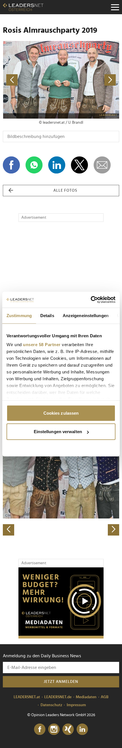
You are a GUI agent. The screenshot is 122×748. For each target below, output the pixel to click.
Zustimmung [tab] (19, 315)
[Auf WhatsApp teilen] (34, 164)
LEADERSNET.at (27, 697)
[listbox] (61, 478)
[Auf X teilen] (79, 164)
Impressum (76, 705)
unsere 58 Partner (42, 344)
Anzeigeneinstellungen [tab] (86, 315)
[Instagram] (54, 729)
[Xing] (68, 729)
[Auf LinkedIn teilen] (56, 164)
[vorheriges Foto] (32, 80)
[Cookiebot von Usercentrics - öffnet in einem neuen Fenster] (90, 299)
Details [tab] (47, 315)
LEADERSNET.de (57, 697)
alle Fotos (65, 191)
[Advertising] (61, 603)
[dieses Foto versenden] (102, 164)
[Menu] (115, 7)
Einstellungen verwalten (58, 431)
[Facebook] (39, 729)
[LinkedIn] (82, 729)
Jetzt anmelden (61, 682)
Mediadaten (86, 697)
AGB (104, 697)
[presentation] (8, 530)
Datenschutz (51, 705)
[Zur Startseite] (23, 7)
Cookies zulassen (61, 412)
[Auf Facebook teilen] (11, 164)
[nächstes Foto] (90, 80)
